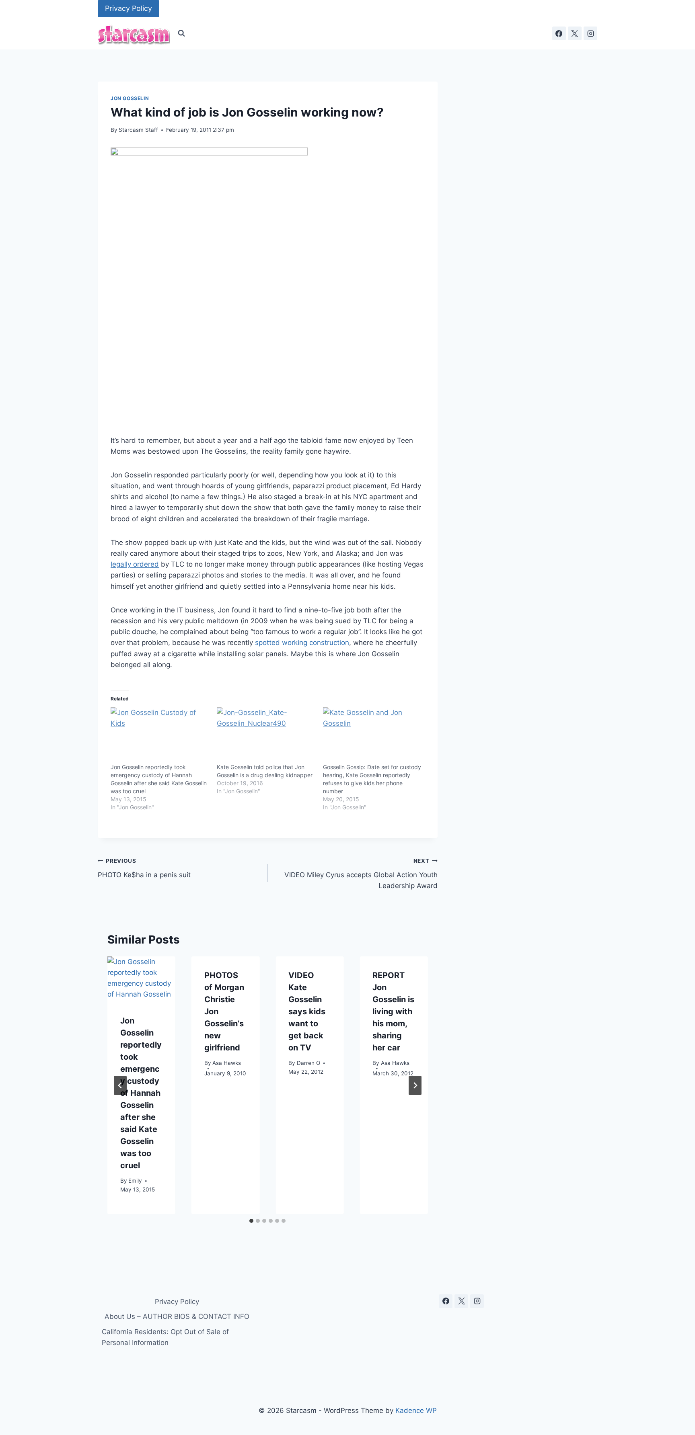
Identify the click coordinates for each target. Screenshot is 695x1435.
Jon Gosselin (130, 98)
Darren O (308, 1063)
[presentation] (141, 979)
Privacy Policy (128, 8)
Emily (135, 1181)
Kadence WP (416, 1410)
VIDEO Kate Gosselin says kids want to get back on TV (306, 1011)
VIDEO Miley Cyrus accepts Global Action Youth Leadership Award (360, 874)
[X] (575, 33)
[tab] (251, 1221)
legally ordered (135, 564)
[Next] (415, 1085)
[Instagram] (590, 33)
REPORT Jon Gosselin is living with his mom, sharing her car (393, 1011)
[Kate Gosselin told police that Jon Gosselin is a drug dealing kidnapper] (266, 735)
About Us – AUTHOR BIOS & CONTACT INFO (177, 1316)
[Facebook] (559, 33)
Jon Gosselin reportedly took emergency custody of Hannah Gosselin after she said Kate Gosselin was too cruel (141, 1093)
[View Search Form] (181, 33)
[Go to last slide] (120, 1085)
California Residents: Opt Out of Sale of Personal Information (165, 1337)
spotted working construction (302, 643)
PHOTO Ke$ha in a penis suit (144, 868)
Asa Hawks (226, 1063)
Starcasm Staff (138, 130)
